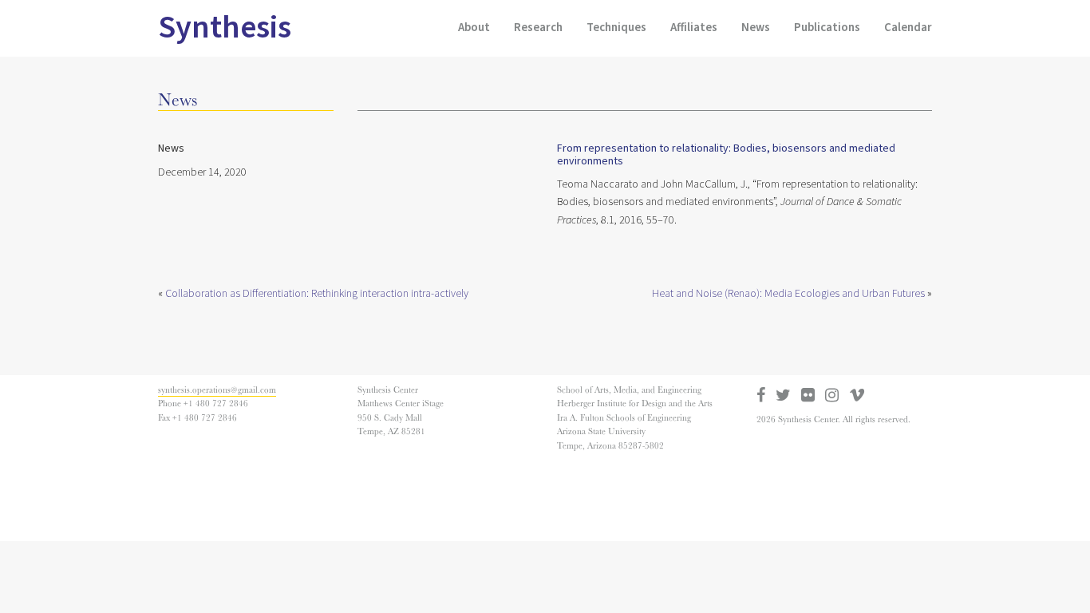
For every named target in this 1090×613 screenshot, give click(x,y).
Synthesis (224, 27)
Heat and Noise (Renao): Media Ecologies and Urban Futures (788, 294)
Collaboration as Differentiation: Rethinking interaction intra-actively (316, 294)
